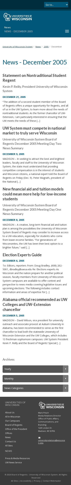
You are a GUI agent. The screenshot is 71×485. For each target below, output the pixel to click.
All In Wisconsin (12, 416)
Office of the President (16, 429)
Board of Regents (13, 424)
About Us (9, 412)
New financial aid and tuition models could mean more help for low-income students (34, 194)
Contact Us (10, 441)
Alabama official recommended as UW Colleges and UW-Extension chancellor (35, 304)
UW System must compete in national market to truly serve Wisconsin (34, 130)
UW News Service (13, 462)
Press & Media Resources (17, 458)
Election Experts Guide (22, 254)
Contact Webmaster (52, 480)
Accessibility (26, 480)
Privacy (37, 480)
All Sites (9, 445)
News (8, 437)
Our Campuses (12, 420)
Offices (8, 433)
